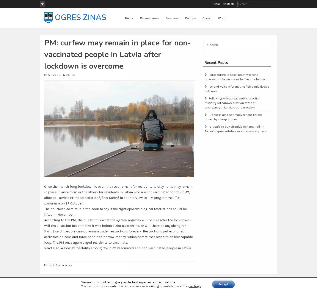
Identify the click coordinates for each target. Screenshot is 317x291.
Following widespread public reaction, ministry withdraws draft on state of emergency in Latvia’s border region (233, 103)
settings (195, 286)
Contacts (229, 4)
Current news (149, 18)
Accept (223, 284)
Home (129, 18)
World (222, 18)
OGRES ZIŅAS (80, 17)
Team (216, 4)
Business (172, 18)
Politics (190, 18)
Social (206, 18)
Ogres (70, 74)
